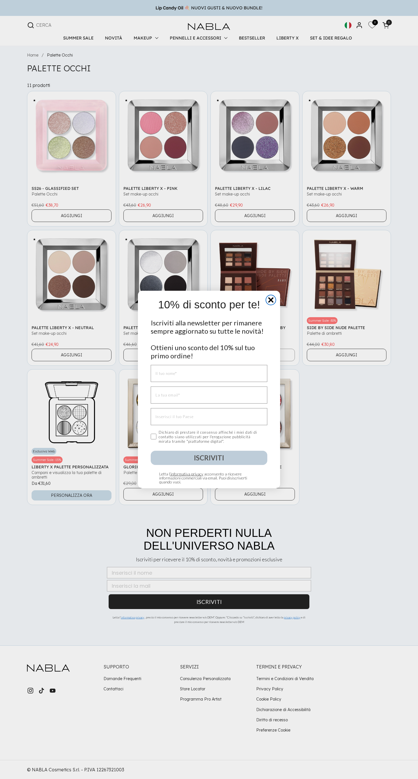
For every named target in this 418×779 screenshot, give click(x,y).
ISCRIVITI (209, 458)
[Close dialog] (271, 300)
